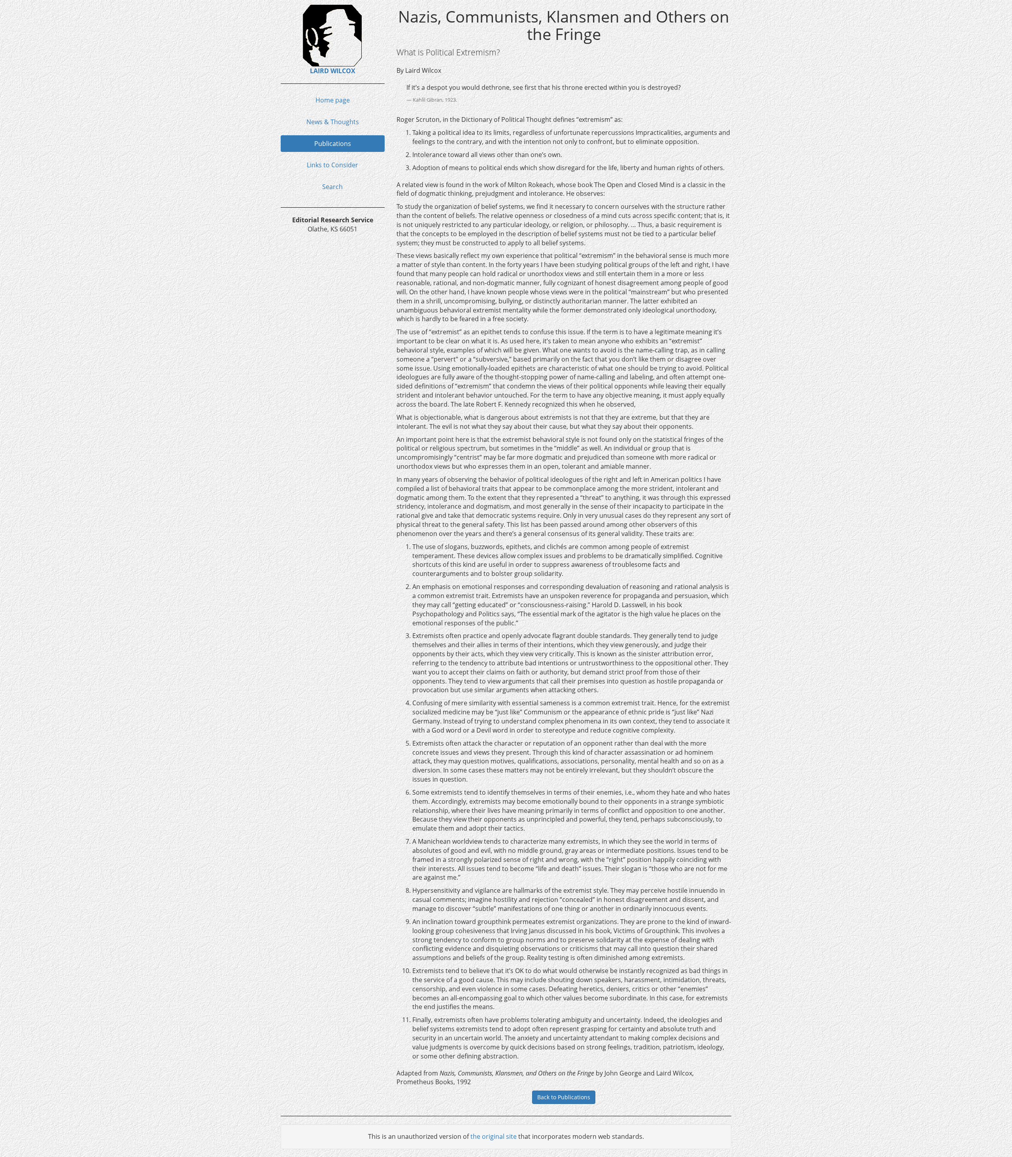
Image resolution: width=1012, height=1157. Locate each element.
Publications (332, 143)
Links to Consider (332, 165)
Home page (332, 100)
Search (332, 186)
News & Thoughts (332, 121)
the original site (493, 1136)
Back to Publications (563, 1097)
